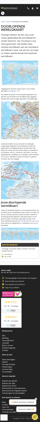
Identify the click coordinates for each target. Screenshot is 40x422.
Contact (5, 350)
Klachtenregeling (8, 348)
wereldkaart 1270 (14, 91)
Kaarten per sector (9, 386)
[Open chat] (35, 417)
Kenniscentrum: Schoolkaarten (14, 388)
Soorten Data (7, 369)
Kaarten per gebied (9, 381)
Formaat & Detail (8, 364)
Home (3, 22)
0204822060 (25, 221)
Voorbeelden (7, 372)
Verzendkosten (8, 340)
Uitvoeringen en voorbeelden (13, 393)
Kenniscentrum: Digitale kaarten (14, 391)
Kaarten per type (8, 383)
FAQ (3, 335)
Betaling (5, 338)
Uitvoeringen (7, 367)
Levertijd (5, 343)
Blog (8, 22)
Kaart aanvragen (8, 359)
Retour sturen (7, 345)
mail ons (34, 221)
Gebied (4, 362)
